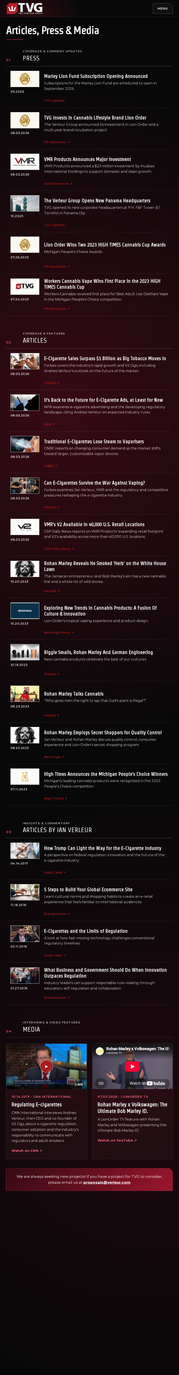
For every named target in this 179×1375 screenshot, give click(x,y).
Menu (163, 8)
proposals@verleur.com (106, 1182)
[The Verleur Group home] (24, 8)
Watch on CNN (27, 1150)
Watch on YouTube (117, 1140)
